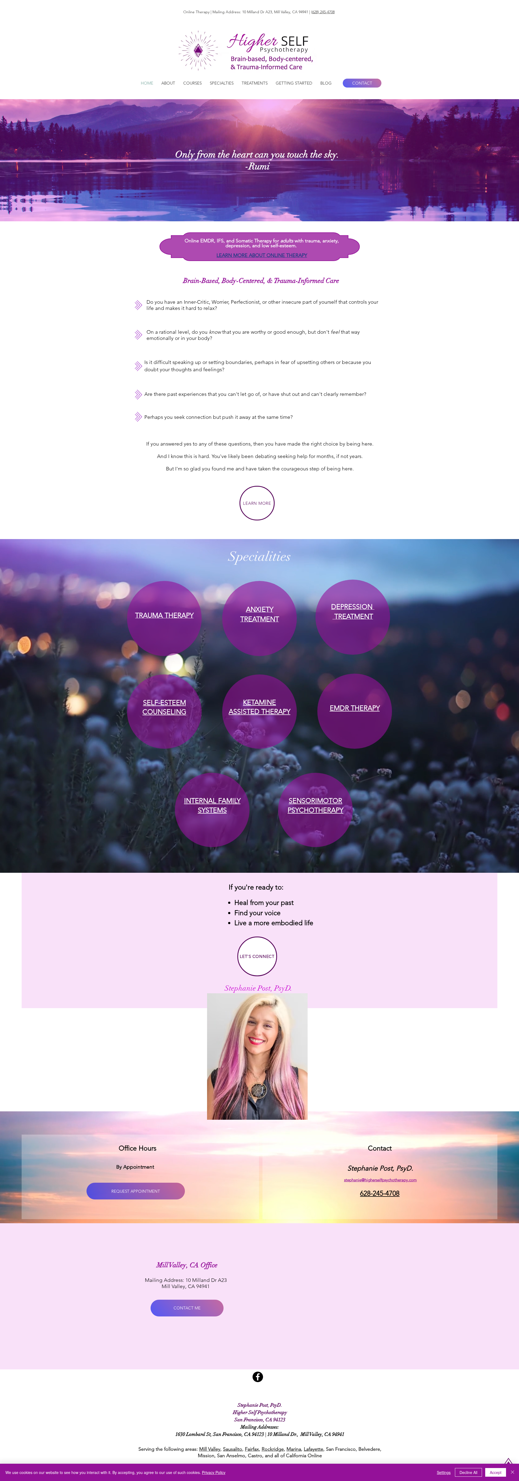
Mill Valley (209, 1449)
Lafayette (313, 1449)
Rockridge (273, 1449)
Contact (380, 1148)
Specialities (259, 557)
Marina (294, 1449)
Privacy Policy (213, 1472)
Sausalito (232, 1449)
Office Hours (138, 1148)
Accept (495, 1472)
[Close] (512, 1472)
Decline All (468, 1472)
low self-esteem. (279, 246)
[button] (168, 83)
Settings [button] (444, 1472)
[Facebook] (257, 1377)
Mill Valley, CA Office (187, 1265)
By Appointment (135, 1167)
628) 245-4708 (323, 11)
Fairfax (252, 1449)
